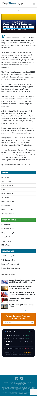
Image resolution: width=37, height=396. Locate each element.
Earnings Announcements (10, 264)
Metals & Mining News (9, 233)
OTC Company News (9, 256)
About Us (6, 382)
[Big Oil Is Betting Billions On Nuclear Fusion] (4, 307)
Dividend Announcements (10, 268)
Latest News (5, 177)
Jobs (11, 383)
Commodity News (7, 229)
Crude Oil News (7, 237)
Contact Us (12, 382)
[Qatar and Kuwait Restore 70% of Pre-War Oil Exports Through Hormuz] (4, 282)
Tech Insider (5, 197)
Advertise (19, 382)
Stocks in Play (6, 181)
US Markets (5, 206)
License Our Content (28, 382)
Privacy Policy (23, 383)
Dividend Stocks (7, 185)
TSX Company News (8, 260)
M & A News (5, 245)
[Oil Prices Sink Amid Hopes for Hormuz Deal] (4, 300)
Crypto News (6, 241)
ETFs (3, 189)
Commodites (6, 225)
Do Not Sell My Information (18, 384)
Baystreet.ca (16, 387)
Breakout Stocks (7, 193)
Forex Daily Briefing (8, 202)
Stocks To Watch (7, 210)
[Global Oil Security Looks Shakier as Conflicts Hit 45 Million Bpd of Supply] (4, 294)
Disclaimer (16, 383)
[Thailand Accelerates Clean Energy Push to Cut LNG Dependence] (4, 288)
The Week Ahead (7, 214)
